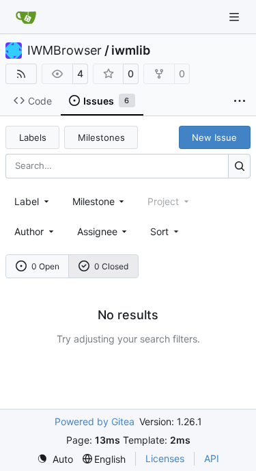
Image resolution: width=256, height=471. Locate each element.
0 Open (45, 266)
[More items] (240, 101)
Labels (32, 137)
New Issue (214, 137)
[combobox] (32, 201)
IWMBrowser (64, 50)
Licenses (164, 458)
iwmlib (130, 50)
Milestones (101, 137)
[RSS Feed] (21, 74)
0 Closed (111, 266)
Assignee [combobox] (97, 231)
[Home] (26, 17)
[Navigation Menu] (235, 16)
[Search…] (239, 166)
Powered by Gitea (94, 421)
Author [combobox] (29, 231)
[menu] (165, 231)
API (211, 458)
